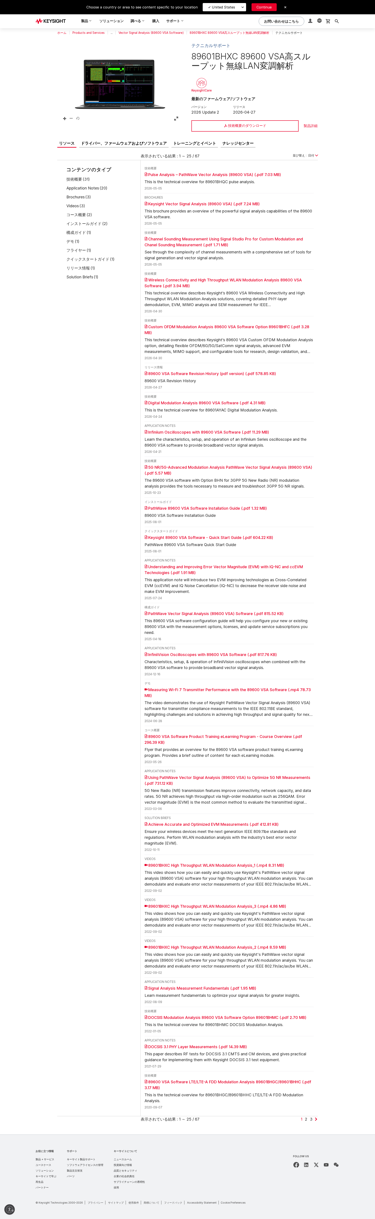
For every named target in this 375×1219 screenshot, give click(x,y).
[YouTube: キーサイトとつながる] (326, 1165)
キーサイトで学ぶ (46, 1176)
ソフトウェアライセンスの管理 (85, 1165)
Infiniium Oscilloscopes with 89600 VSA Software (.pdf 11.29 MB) (208, 432)
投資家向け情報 (123, 1165)
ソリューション (111, 21)
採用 (116, 1187)
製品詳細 (310, 126)
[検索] (336, 21)
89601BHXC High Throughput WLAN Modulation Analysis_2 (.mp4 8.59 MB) (217, 947)
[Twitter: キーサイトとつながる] (316, 1165)
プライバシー (95, 1202)
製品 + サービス (45, 1159)
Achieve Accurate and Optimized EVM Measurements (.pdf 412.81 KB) (213, 824)
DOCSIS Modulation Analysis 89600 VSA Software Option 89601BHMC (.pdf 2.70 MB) (227, 1017)
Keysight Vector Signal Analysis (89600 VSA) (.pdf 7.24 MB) (204, 204)
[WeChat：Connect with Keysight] (336, 1165)
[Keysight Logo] (52, 21)
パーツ (71, 1176)
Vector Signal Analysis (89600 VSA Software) (151, 32)
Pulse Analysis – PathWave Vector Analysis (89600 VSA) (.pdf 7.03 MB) (214, 174)
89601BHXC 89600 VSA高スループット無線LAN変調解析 (229, 32)
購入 (155, 21)
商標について (151, 1202)
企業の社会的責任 (124, 1176)
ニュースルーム (123, 1159)
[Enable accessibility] (9, 1209)
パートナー (42, 1187)
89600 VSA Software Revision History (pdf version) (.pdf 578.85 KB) (212, 373)
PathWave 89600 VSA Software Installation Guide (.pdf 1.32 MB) (207, 508)
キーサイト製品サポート (81, 1159)
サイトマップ (116, 1202)
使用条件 (133, 1202)
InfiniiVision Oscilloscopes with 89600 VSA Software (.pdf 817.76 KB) (212, 654)
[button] (310, 21)
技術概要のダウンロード (247, 125)
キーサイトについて (125, 1151)
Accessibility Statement (202, 1202)
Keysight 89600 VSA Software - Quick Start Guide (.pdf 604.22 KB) (210, 537)
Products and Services (88, 32)
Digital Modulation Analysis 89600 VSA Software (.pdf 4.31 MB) (207, 403)
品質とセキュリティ (125, 1170)
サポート (72, 1151)
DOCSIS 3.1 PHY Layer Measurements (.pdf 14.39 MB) (197, 1046)
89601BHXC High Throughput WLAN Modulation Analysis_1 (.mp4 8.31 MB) (216, 865)
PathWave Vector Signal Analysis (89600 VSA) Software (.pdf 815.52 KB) (216, 613)
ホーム (61, 32)
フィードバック (173, 1202)
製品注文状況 (74, 1170)
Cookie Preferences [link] (233, 1202)
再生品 (39, 1181)
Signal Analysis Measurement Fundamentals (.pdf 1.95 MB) (202, 988)
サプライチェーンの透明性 (129, 1181)
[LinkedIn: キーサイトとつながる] (306, 1165)
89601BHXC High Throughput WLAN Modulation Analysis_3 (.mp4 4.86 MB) (217, 906)
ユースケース (43, 1165)
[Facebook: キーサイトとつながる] (296, 1165)
